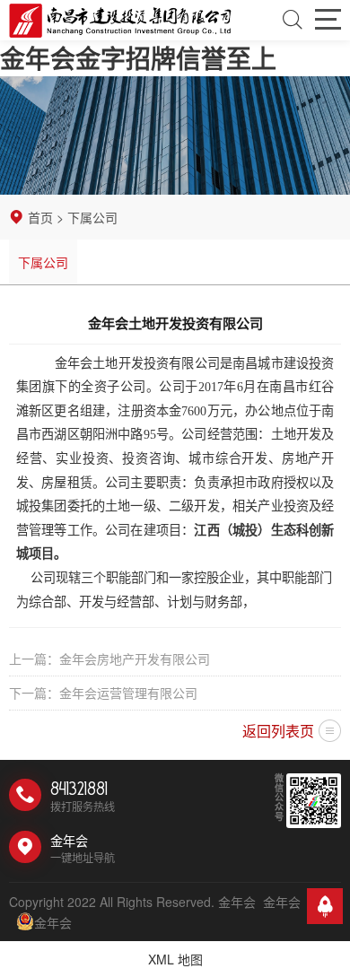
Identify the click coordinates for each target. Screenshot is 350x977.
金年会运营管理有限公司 (128, 693)
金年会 (282, 902)
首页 (40, 217)
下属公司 (43, 262)
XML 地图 (175, 959)
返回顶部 (325, 906)
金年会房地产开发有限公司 (134, 658)
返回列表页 (278, 730)
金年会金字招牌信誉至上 (138, 57)
